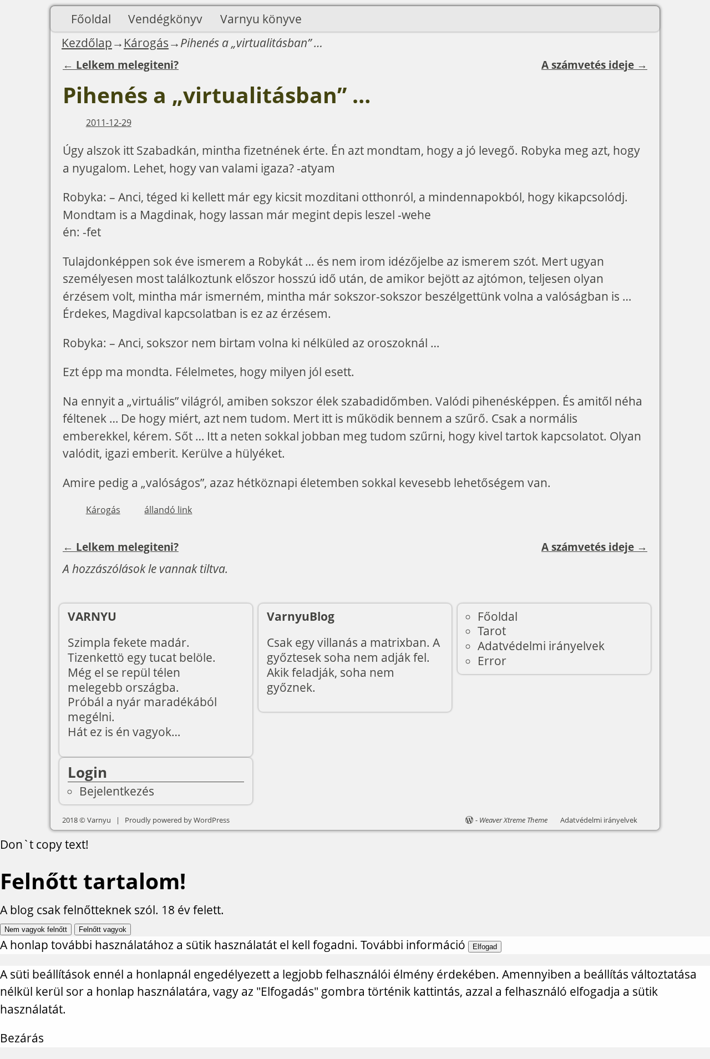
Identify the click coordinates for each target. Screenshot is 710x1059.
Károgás (146, 42)
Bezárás (22, 1038)
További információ (413, 944)
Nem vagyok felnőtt (35, 929)
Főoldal (91, 19)
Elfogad (485, 947)
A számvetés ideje (594, 65)
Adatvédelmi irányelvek (541, 645)
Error (492, 660)
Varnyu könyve (261, 19)
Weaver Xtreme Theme (513, 820)
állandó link (168, 510)
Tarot (492, 631)
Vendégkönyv (165, 19)
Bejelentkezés (116, 791)
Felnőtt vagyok (102, 929)
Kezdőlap (87, 42)
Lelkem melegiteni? (121, 65)
